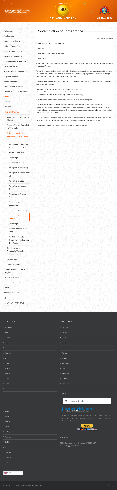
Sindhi (7, 384)
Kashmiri (65, 379)
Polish (7, 427)
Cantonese (65, 327)
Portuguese (9, 432)
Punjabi (7, 373)
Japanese (65, 373)
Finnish (64, 348)
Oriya (7, 363)
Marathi (7, 358)
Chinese (65, 332)
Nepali (7, 416)
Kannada (8, 353)
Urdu (6, 462)
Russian (8, 437)
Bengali (7, 332)
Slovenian (65, 384)
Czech (64, 338)
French (64, 353)
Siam (6, 447)
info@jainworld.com (72, 446)
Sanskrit (8, 389)
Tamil (7, 379)
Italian (64, 368)
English (64, 343)
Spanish (8, 452)
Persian (7, 421)
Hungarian (65, 363)
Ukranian (8, 457)
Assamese (8, 327)
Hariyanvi (8, 348)
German (65, 358)
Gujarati (8, 338)
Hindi (6, 343)
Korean (7, 411)
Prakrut (7, 368)
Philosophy (8, 31)
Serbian (7, 442)
